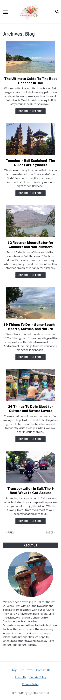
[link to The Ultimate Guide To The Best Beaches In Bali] (30, 57)
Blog (14, 670)
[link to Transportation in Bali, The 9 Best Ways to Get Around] (30, 467)
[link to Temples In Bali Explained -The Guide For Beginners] (30, 139)
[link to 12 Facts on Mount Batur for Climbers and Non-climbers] (30, 221)
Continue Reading (30, 111)
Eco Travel (26, 670)
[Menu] (5, 12)
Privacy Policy (30, 684)
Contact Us (43, 670)
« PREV (10, 532)
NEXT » (50, 532)
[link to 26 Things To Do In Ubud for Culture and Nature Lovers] (30, 385)
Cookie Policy (37, 677)
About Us (20, 677)
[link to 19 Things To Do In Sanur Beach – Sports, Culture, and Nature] (30, 303)
